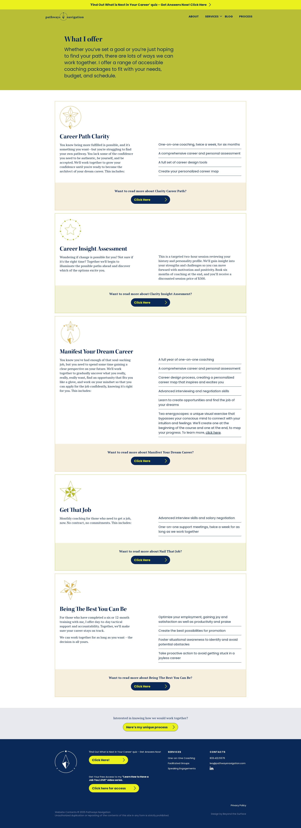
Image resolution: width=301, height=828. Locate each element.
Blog (229, 16)
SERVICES (212, 16)
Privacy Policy (238, 805)
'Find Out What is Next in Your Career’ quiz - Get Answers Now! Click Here (148, 5)
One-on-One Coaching (181, 758)
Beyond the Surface (234, 813)
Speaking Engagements (182, 768)
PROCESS (245, 16)
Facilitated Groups (178, 763)
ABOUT (194, 16)
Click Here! (100, 760)
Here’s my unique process (147, 727)
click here (213, 432)
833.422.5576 (217, 758)
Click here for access (109, 788)
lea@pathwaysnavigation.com (228, 763)
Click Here (142, 200)
